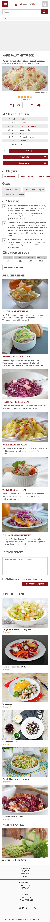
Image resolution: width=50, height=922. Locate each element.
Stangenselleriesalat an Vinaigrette (16, 629)
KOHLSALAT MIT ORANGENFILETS (17, 535)
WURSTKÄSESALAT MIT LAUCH (16, 356)
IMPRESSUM (25, 868)
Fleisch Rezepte (26, 176)
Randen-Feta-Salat (9, 741)
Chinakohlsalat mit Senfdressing (15, 779)
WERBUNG (25, 873)
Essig (22, 133)
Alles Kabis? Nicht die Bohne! (14, 860)
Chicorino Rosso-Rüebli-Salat (14, 667)
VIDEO (25, 894)
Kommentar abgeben (35, 583)
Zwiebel (23, 122)
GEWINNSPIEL (25, 883)
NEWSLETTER (25, 885)
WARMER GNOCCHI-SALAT (14, 490)
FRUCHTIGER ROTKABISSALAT (15, 402)
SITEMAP (25, 888)
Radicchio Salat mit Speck (13, 816)
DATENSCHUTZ (25, 897)
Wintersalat (7, 704)
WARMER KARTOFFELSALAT (14, 444)
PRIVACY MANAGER (25, 900)
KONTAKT (25, 871)
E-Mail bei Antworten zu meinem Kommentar (23, 579)
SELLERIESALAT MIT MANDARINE (17, 311)
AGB (25, 876)
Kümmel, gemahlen (28, 126)
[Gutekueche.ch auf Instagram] (23, 908)
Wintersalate (9, 176)
